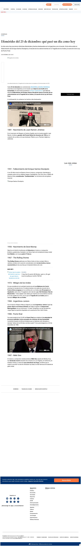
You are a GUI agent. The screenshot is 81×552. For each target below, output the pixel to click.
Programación (34, 513)
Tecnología (55, 9)
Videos (32, 509)
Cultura (32, 498)
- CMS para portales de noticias (42, 544)
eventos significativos (36, 90)
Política (13, 9)
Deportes (40, 9)
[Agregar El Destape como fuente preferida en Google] (52, 54)
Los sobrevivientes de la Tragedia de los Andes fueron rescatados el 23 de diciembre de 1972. (28, 83)
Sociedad (24, 9)
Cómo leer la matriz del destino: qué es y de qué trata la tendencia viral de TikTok (36, 275)
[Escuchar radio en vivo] (56, 4)
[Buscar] (44, 4)
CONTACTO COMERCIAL (64, 537)
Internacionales (32, 9)
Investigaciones (63, 9)
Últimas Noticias (34, 519)
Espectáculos (47, 9)
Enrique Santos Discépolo (41, 389)
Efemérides (15, 389)
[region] (40, 23)
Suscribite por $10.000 (67, 4)
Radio (75, 9)
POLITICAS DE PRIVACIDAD (53, 537)
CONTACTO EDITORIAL (74, 537)
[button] (2, 64)
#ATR (31, 500)
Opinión (71, 9)
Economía (18, 9)
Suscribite (66, 480)
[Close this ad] (80, 545)
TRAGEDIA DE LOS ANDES (27, 389)
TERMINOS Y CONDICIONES (42, 537)
